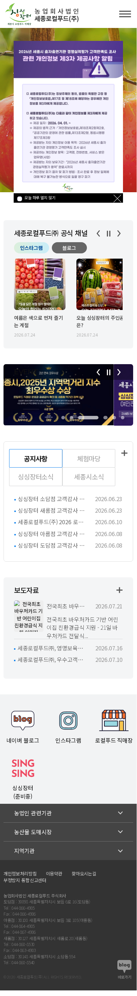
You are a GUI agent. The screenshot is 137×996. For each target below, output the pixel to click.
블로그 (69, 247)
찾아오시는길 (83, 873)
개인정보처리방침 (20, 873)
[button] (63, 417)
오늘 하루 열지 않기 (40, 197)
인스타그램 (31, 247)
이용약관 (54, 873)
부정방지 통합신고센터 (25, 880)
